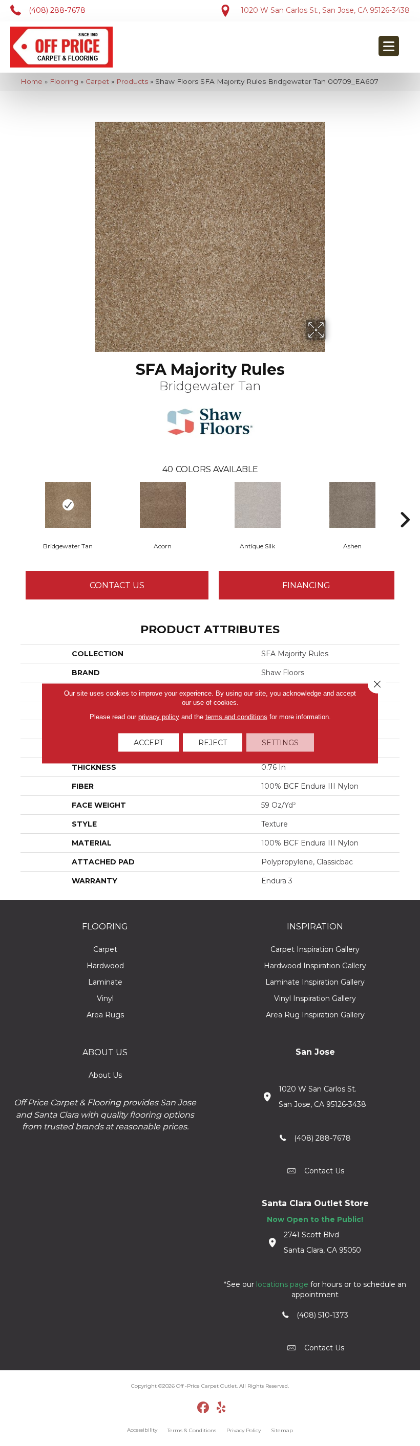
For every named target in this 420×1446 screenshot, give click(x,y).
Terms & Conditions (191, 1430)
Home (31, 81)
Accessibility (142, 1430)
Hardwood (105, 965)
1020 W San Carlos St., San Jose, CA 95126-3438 (325, 10)
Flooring (64, 81)
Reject (212, 742)
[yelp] (221, 1408)
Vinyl (105, 998)
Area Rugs (105, 1014)
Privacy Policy (243, 1430)
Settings (280, 742)
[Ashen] (352, 504)
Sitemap (282, 1430)
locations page (282, 1284)
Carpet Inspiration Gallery (315, 949)
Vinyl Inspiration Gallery (315, 998)
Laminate (105, 982)
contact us (324, 1170)
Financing (306, 585)
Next (404, 504)
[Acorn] (162, 504)
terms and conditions (236, 716)
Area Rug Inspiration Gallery (315, 1014)
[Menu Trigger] (389, 46)
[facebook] (203, 1408)
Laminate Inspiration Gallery (315, 982)
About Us (105, 1075)
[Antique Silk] (257, 504)
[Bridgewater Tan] (67, 504)
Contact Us (117, 585)
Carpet (97, 81)
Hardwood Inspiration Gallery (315, 965)
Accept (148, 742)
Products (132, 81)
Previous (15, 504)
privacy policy (158, 716)
